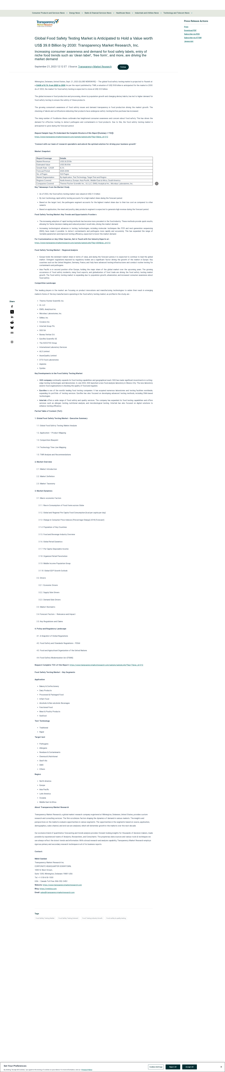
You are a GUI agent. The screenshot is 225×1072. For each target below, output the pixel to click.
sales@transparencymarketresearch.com (57, 892)
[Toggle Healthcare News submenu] (132, 13)
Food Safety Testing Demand (68, 918)
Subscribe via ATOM (192, 38)
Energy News (74, 13)
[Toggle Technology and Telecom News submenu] (192, 13)
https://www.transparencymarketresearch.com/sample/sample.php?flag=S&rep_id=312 (71, 137)
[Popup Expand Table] (156, 183)
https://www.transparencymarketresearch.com (62, 885)
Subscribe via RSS (192, 34)
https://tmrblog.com (48, 889)
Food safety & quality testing (116, 918)
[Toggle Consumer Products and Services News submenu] (67, 13)
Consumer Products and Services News (48, 13)
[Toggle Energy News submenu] (82, 13)
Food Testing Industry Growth (92, 918)
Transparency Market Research (95, 66)
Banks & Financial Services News (98, 13)
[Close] (221, 1066)
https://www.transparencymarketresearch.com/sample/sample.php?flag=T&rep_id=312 (106, 665)
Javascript (188, 41)
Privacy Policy (86, 1069)
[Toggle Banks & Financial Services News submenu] (113, 13)
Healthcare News (123, 13)
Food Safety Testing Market (45, 918)
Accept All (189, 1067)
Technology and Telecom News (176, 13)
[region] (112, 1067)
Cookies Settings (155, 1067)
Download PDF (190, 30)
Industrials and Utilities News (147, 13)
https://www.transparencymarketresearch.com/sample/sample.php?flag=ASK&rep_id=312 (73, 243)
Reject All (172, 1067)
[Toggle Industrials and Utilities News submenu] (161, 13)
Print (186, 27)
